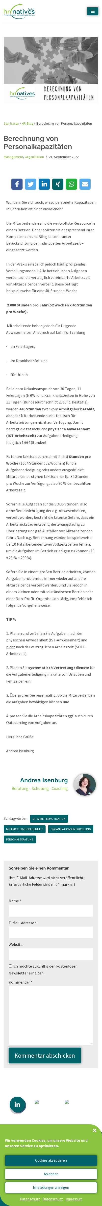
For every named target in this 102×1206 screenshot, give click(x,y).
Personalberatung (19, 839)
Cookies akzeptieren (51, 1160)
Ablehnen (51, 1174)
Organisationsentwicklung (71, 829)
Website (16, 944)
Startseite (11, 123)
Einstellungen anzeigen (51, 1187)
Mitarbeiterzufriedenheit (24, 829)
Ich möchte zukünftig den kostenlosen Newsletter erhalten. (43, 969)
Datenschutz (30, 1199)
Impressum (73, 1199)
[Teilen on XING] (57, 184)
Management (13, 156)
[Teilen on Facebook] (17, 184)
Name (15, 900)
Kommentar (20, 982)
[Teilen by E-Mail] (85, 184)
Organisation (34, 156)
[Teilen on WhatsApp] (71, 184)
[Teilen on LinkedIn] (44, 184)
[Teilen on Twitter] (30, 184)
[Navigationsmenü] (92, 11)
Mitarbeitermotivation (49, 819)
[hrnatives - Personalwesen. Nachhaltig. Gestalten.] (20, 11)
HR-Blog (27, 123)
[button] (94, 1130)
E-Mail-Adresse (23, 922)
